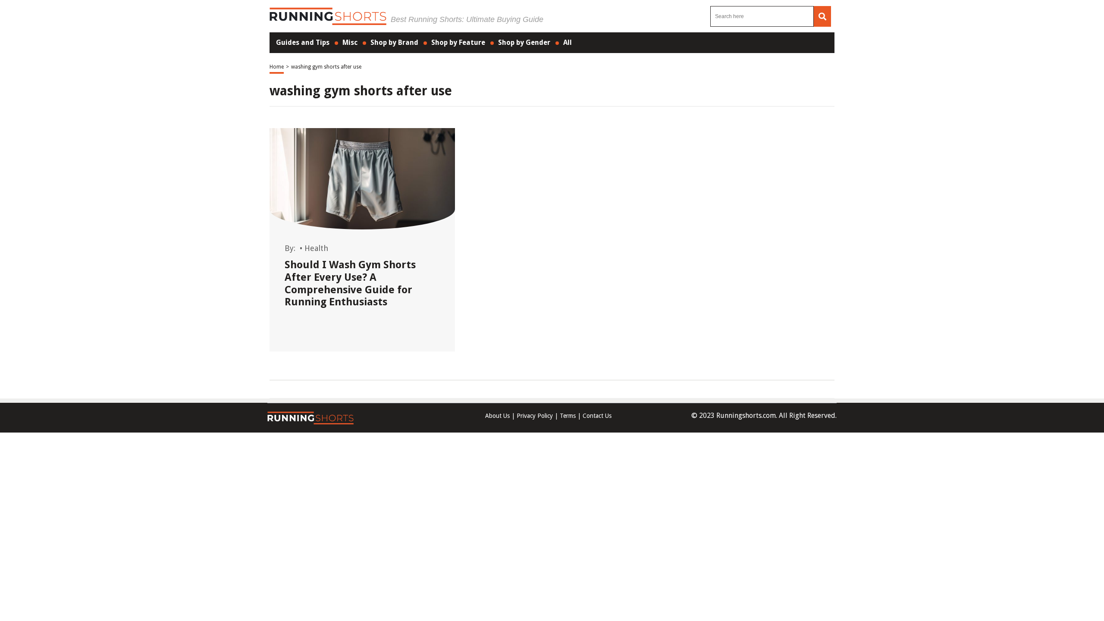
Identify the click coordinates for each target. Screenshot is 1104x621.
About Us (497, 415)
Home (277, 67)
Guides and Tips (302, 42)
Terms (568, 415)
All (567, 42)
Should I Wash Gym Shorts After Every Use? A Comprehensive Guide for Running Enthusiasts (350, 283)
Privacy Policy (535, 415)
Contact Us (597, 415)
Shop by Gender (524, 42)
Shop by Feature (458, 42)
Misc (350, 42)
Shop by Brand (394, 42)
